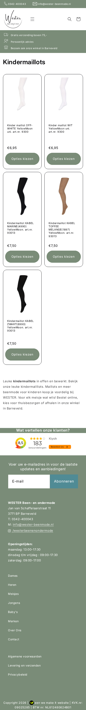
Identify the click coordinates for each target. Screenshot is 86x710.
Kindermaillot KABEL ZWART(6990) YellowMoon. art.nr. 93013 (20, 325)
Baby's (13, 612)
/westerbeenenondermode (32, 530)
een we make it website (52, 702)
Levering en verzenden (24, 665)
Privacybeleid (17, 674)
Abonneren (64, 481)
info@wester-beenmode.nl (54, 3)
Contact (13, 639)
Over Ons (14, 630)
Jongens (14, 603)
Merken (13, 621)
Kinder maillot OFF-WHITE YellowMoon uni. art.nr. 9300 (20, 128)
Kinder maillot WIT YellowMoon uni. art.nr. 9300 (60, 128)
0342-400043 (17, 3)
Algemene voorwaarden (25, 656)
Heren (12, 584)
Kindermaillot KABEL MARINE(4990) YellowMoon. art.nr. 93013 (20, 228)
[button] (32, 19)
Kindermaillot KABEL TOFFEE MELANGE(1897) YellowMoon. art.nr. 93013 (62, 230)
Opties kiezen (22, 159)
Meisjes (13, 593)
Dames (13, 575)
